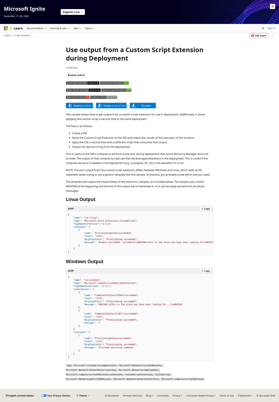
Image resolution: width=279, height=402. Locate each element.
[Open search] (263, 28)
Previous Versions (132, 395)
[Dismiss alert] (272, 6)
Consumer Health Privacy (199, 395)
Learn (8, 35)
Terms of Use (227, 395)
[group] (139, 233)
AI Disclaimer (112, 395)
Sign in (271, 28)
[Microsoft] (6, 28)
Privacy (176, 395)
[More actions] (272, 35)
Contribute (163, 395)
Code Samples (22, 35)
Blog (148, 395)
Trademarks (244, 395)
